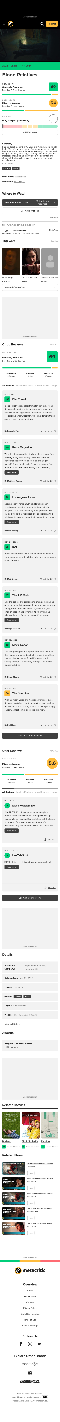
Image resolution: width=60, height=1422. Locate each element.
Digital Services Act (30, 1314)
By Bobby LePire (11, 431)
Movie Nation (17, 645)
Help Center (30, 1296)
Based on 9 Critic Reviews (13, 90)
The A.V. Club (17, 595)
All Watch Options (30, 210)
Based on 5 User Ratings (13, 106)
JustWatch (53, 218)
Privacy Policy (30, 1308)
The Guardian (17, 693)
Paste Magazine (19, 447)
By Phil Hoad (10, 725)
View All (54, 344)
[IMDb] (45, 1397)
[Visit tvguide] (30, 1374)
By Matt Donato (11, 579)
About (30, 1290)
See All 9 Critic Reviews (30, 735)
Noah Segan (20, 176)
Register (52, 23)
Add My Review (30, 132)
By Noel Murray (11, 531)
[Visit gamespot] (30, 1365)
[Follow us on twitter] (39, 1345)
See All (54, 241)
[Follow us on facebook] (20, 1345)
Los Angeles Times (20, 497)
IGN (11, 547)
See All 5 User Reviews (30, 897)
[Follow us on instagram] (30, 1345)
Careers (30, 1302)
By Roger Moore (11, 677)
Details (7, 955)
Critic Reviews (12, 344)
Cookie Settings (30, 1325)
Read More (11, 472)
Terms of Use (30, 1319)
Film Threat (15, 399)
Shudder (15, 65)
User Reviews (12, 751)
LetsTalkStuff (17, 855)
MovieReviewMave (21, 805)
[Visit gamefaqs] (30, 1382)
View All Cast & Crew (15, 287)
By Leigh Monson (12, 629)
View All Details (12, 1024)
